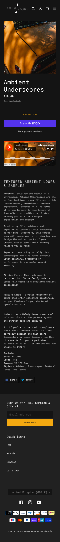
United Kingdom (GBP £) (29, 492)
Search (11, 453)
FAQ (9, 444)
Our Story (13, 470)
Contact (11, 461)
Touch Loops (24, 531)
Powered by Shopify (41, 531)
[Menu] (54, 8)
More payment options (30, 131)
